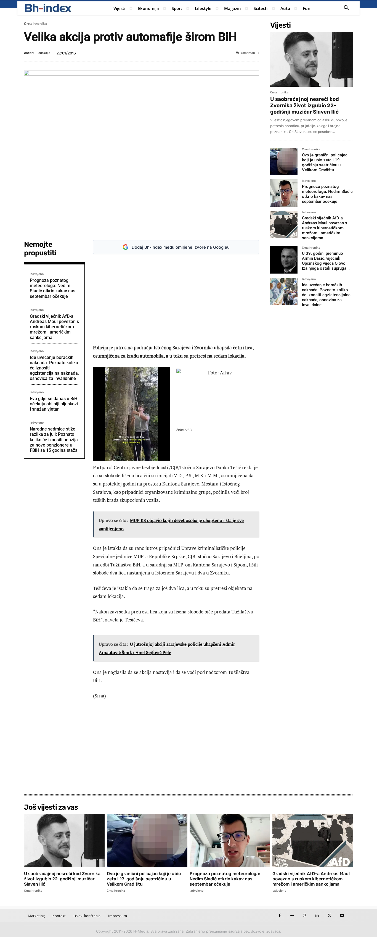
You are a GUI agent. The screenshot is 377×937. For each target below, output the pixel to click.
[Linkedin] (317, 915)
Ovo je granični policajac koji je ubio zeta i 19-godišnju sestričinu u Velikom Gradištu (324, 162)
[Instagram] (304, 915)
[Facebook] (280, 915)
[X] (329, 915)
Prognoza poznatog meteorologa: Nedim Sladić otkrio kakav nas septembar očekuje (52, 288)
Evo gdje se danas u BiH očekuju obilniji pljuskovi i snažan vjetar (54, 404)
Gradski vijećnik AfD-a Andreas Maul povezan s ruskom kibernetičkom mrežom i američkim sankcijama (54, 327)
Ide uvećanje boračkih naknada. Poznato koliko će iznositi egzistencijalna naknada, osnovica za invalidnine (326, 294)
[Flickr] (292, 915)
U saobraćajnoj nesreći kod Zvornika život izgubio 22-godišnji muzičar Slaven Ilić (304, 105)
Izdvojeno (37, 273)
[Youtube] (342, 915)
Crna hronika (35, 24)
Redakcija (43, 53)
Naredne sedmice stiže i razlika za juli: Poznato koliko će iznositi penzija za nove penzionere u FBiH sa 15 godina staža (54, 439)
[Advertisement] (176, 299)
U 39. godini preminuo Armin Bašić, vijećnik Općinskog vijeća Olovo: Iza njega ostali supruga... (326, 261)
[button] (346, 8)
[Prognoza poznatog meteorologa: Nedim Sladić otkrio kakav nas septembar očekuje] (284, 193)
